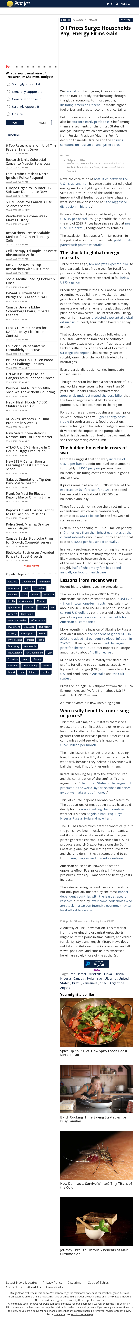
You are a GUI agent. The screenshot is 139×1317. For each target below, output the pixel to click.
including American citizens (80, 105)
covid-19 (12, 613)
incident (46, 672)
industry (12, 633)
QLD (49, 652)
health (11, 600)
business (30, 607)
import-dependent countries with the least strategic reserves (94, 896)
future (26, 659)
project (30, 639)
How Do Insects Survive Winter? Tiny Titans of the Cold (96, 1185)
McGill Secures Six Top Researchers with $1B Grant (27, 267)
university (44, 581)
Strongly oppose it (25, 107)
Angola (65, 988)
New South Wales (17, 620)
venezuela (90, 983)
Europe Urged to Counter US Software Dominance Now (28, 190)
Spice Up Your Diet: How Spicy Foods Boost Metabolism (93, 1053)
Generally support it (27, 92)
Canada (78, 978)
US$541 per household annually (94, 542)
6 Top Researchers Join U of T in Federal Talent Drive (31, 147)
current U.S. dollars (74, 612)
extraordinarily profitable (90, 122)
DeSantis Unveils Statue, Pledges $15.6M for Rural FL (27, 295)
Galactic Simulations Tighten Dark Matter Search (28, 481)
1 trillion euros (100, 652)
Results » (43, 122)
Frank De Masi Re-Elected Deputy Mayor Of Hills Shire (28, 495)
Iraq (99, 978)
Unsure (17, 114)
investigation (27, 633)
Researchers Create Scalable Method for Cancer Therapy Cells (28, 237)
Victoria (35, 594)
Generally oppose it (26, 99)
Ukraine (110, 978)
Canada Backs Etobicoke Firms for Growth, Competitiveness (29, 540)
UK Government (34, 652)
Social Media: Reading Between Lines (30, 281)
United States (15, 639)
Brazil (76, 983)
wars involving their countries (103, 809)
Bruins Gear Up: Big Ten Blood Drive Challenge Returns (29, 362)
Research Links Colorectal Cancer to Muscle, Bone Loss (28, 161)
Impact (11, 672)
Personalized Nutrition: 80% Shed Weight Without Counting (30, 390)
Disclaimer (75, 1282)
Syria (90, 978)
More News (31, 566)
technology (45, 626)
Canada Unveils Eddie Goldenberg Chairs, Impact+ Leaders (27, 311)
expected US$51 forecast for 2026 (85, 490)
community (13, 588)
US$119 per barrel (73, 219)
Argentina (117, 983)
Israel (82, 974)
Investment (14, 626)
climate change (30, 665)
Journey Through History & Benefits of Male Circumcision (94, 1252)
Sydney (37, 659)
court (22, 672)
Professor (49, 594)
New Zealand (15, 652)
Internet (33, 672)
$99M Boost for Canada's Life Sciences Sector (29, 204)
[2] (7, 1307)
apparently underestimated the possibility (91, 395)
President (13, 665)
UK (52, 607)
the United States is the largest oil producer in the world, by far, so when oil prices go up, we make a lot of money (95, 787)
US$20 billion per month (78, 745)
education (29, 626)
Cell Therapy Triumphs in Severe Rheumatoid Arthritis (31, 253)
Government (28, 581)
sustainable (30, 646)
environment (26, 600)
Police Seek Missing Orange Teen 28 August (27, 526)
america (47, 665)
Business (65, 19)
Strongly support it (26, 84)
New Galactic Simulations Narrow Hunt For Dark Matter (29, 435)
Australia (98, 674)
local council (27, 613)
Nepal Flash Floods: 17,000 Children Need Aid (26, 404)
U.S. (63, 674)
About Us (34, 1287)
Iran (72, 974)
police (27, 588)
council (43, 607)
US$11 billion (89, 516)
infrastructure (38, 620)
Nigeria (65, 978)
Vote (14, 122)
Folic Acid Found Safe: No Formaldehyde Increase (25, 348)
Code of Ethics (98, 1282)
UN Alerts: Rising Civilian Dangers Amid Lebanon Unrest (30, 376)
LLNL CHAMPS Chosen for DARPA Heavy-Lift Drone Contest (26, 332)
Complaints (54, 1287)
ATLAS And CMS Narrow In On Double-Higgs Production (29, 449)
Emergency (13, 646)
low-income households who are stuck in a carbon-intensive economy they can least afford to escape (96, 905)
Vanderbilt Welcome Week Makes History (26, 218)
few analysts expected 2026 (109, 264)
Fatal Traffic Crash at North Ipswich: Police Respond (27, 176)
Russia (119, 974)
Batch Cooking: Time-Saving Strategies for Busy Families (93, 1119)
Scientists (13, 659)
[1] (130, 1303)
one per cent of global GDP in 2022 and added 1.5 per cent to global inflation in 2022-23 (96, 638)
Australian (40, 588)
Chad (103, 983)
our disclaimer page (82, 1314)
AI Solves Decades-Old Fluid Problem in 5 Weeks (27, 421)
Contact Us (14, 1287)
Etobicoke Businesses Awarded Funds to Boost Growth (30, 554)
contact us (59, 1314)
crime (41, 639)
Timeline (13, 135)
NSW (24, 594)
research (12, 594)
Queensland (14, 607)
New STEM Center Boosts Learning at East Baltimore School (27, 465)
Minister (41, 600)
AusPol (42, 633)
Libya (108, 974)
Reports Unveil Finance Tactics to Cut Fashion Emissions (30, 512)
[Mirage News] (18, 3)
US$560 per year (88, 468)
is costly (73, 91)
